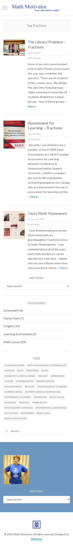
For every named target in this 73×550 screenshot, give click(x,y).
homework (57, 376)
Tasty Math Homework (47, 213)
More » (32, 106)
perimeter (40, 397)
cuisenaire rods (14, 365)
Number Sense (13, 392)
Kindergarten (24, 381)
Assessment (34, 139)
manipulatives (45, 381)
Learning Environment (18, 334)
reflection (11, 413)
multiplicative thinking (52, 386)
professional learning (18, 408)
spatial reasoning (15, 418)
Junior (8, 381)
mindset (30, 386)
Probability (40, 402)
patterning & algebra (17, 397)
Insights (9, 326)
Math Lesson (34, 58)
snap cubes (43, 413)
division (9, 370)
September (27, 413)
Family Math (34, 224)
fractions (32, 370)
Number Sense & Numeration (42, 392)
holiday (43, 376)
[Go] (7, 430)
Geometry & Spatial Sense (19, 376)
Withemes (36, 539)
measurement (13, 386)
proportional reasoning (51, 408)
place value (57, 397)
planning (10, 402)
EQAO (20, 370)
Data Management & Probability (47, 365)
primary (24, 402)
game (44, 370)
